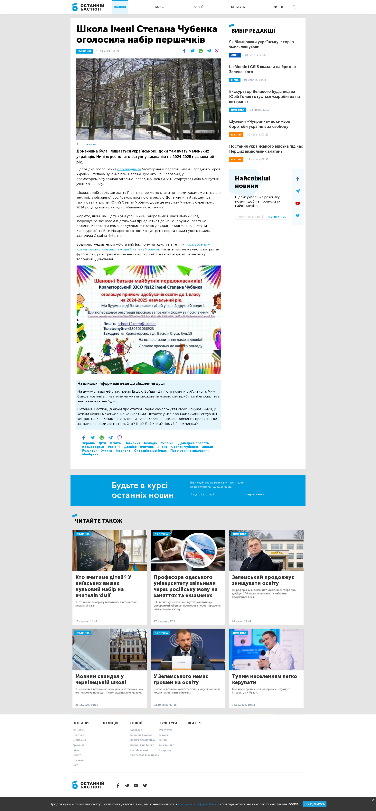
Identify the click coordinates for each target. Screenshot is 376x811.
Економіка (79, 740)
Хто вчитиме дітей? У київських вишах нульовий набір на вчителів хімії (103, 586)
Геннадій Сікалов (141, 735)
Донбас (130, 447)
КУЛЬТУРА (238, 7)
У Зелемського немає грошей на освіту (181, 679)
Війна (76, 750)
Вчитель (147, 447)
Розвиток (90, 450)
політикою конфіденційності (198, 804)
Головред (136, 730)
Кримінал (78, 745)
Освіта (115, 443)
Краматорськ (93, 447)
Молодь (150, 443)
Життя (106, 450)
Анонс (162, 447)
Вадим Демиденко (142, 740)
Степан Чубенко (184, 447)
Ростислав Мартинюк (144, 755)
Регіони (114, 447)
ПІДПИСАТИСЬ (277, 216)
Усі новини (79, 730)
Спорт (76, 755)
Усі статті (165, 730)
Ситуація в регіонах (150, 450)
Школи (207, 447)
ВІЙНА (235, 80)
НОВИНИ (120, 7)
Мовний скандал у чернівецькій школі (100, 679)
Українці (167, 443)
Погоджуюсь (314, 804)
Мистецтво (166, 745)
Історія (163, 735)
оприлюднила (129, 169)
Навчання (132, 443)
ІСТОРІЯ (236, 134)
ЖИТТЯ (278, 7)
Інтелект (123, 450)
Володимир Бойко (142, 745)
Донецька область (193, 443)
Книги (163, 740)
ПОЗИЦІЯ (160, 7)
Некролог (165, 750)
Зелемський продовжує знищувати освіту (263, 580)
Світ (75, 765)
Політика (82, 534)
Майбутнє (90, 454)
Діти (102, 443)
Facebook (90, 144)
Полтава (78, 760)
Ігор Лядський (139, 750)
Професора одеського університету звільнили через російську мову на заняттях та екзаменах (186, 586)
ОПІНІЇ (198, 7)
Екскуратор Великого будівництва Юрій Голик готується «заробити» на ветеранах (264, 96)
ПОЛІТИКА (84, 51)
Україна (88, 443)
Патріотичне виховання (189, 450)
